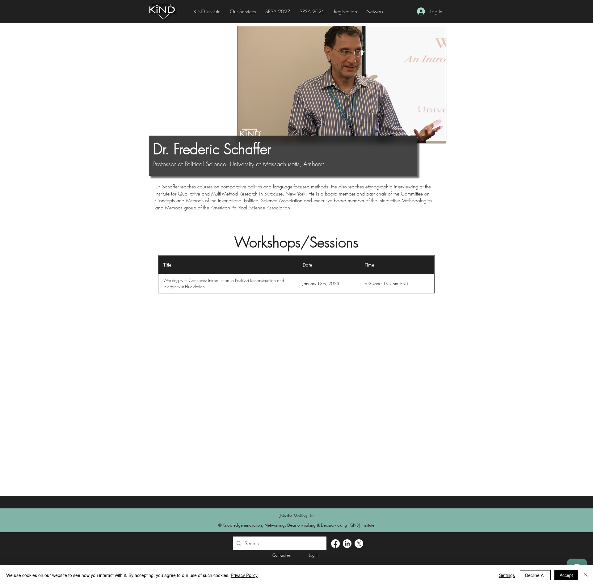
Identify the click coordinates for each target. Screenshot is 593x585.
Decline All (535, 575)
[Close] (585, 575)
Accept (566, 575)
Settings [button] (507, 575)
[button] (345, 12)
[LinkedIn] (347, 543)
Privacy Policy (244, 575)
